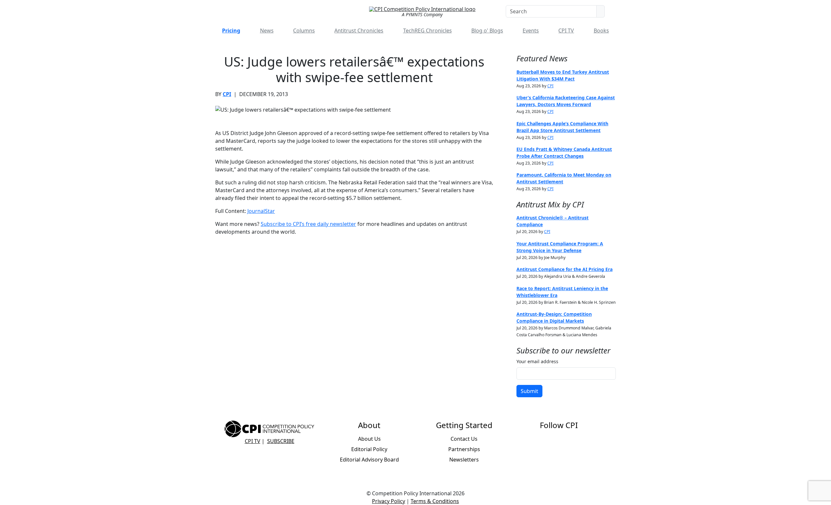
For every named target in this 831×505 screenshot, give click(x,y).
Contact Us (464, 438)
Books (601, 30)
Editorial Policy (369, 449)
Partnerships (464, 449)
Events (531, 30)
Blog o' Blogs (487, 30)
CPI (227, 94)
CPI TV (566, 30)
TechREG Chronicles (427, 30)
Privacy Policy (388, 501)
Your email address (537, 361)
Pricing (231, 30)
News (267, 30)
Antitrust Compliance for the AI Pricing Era (564, 269)
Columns (304, 30)
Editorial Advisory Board (369, 459)
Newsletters (464, 459)
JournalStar (261, 211)
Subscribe (280, 441)
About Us (369, 438)
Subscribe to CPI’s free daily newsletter (308, 224)
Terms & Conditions (435, 501)
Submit (529, 391)
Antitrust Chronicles (358, 30)
